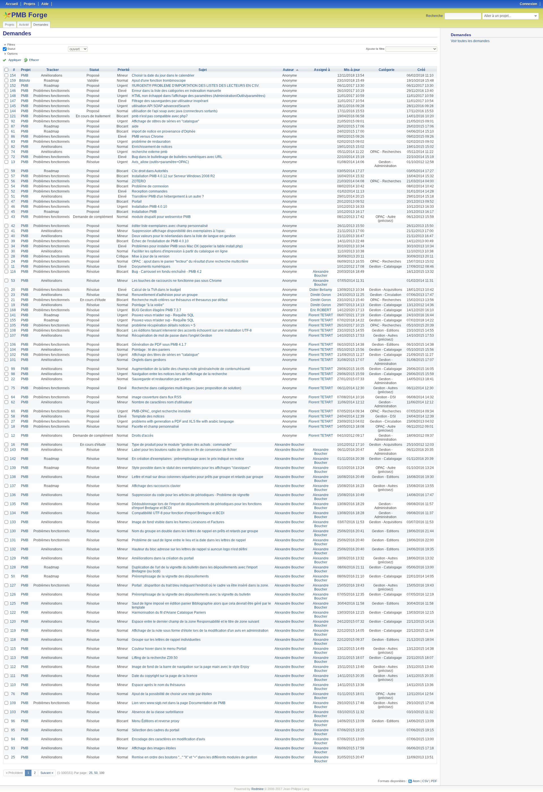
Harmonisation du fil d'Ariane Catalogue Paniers (169, 612)
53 (13, 281)
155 (13, 320)
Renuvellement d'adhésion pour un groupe (165, 295)
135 (13, 504)
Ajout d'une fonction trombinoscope (159, 81)
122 (13, 612)
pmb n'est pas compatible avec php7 (160, 116)
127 (13, 585)
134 (13, 513)
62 (13, 402)
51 (13, 196)
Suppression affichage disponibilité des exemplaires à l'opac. (179, 231)
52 (13, 191)
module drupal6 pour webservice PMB (161, 217)
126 (13, 594)
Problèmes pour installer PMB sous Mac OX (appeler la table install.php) (187, 246)
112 (13, 667)
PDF (434, 781)
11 (13, 267)
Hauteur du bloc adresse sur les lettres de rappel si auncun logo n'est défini (189, 549)
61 (13, 131)
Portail (137, 202)
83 (13, 142)
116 (13, 272)
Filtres (11, 44)
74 (13, 152)
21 (13, 300)
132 (13, 549)
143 (13, 450)
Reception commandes (149, 191)
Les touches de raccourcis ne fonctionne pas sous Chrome (177, 281)
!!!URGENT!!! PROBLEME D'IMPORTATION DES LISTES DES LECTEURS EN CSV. (195, 86)
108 (13, 330)
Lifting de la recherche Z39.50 (155, 658)
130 (13, 531)
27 (13, 421)
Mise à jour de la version (150, 256)
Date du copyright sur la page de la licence (164, 676)
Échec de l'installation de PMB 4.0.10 (160, 241)
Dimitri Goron (321, 295)
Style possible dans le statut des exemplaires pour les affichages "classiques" (191, 468)
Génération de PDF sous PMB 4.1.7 (159, 345)
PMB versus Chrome (147, 137)
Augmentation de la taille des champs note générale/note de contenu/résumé (191, 369)
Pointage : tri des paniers (151, 350)
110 (13, 685)
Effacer (34, 60)
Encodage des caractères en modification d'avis (168, 739)
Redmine (257, 789)
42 (13, 226)
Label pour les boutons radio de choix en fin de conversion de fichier (184, 450)
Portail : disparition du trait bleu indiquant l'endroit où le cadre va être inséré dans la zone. (200, 585)
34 (13, 246)
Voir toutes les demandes (470, 41)
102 (13, 355)
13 (13, 162)
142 (13, 459)
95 (13, 730)
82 (13, 147)
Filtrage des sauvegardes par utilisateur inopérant (170, 101)
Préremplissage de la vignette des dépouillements (170, 576)
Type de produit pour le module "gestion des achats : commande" (181, 445)
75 (13, 388)
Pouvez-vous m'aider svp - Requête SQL (163, 315)
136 (13, 495)
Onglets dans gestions (149, 360)
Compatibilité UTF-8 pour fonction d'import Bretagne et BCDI (178, 513)
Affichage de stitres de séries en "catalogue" (165, 121)
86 (13, 137)
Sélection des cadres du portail (155, 730)
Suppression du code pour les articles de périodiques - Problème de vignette (190, 495)
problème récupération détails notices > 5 (163, 325)
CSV (425, 781)
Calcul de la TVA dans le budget (156, 290)
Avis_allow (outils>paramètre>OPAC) (160, 162)
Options (12, 53)
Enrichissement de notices (152, 147)
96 (13, 721)
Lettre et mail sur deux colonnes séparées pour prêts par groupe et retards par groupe (197, 477)
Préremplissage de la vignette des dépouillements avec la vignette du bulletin (191, 594)
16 (13, 445)
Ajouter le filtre (375, 48)
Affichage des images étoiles (154, 748)
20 (13, 290)
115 (13, 649)
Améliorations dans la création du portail (163, 558)
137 (13, 486)
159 (13, 81)
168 (13, 310)
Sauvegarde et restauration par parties (161, 379)
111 (13, 676)
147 (13, 101)
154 (13, 75)
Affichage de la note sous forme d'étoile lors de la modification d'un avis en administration (200, 631)
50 (13, 576)
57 (13, 176)
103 (13, 712)
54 (13, 186)
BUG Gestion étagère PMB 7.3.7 (156, 310)
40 (13, 236)
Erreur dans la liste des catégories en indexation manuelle (176, 91)
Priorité (124, 70)
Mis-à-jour (352, 70)
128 (13, 567)
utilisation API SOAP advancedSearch (161, 106)
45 (13, 212)
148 (13, 96)
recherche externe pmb (149, 152)
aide (135, 126)
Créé (421, 70)
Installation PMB (144, 212)
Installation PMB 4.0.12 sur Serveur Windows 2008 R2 (173, 176)
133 (13, 522)
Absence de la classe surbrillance (158, 712)
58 (13, 416)
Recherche (434, 16)
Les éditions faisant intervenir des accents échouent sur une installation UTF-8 (192, 330)
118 (13, 640)
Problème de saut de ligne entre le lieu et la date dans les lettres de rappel (189, 540)
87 (13, 126)
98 (13, 374)
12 (13, 436)
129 (13, 558)
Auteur (288, 70)
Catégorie (387, 70)
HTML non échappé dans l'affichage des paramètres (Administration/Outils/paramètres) (198, 96)
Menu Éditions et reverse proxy (155, 721)
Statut (11, 48)
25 (13, 757)
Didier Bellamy (320, 290)
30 (13, 251)
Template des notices (148, 416)
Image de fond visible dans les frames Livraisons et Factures (178, 522)
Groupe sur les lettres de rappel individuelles (166, 640)
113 (13, 658)
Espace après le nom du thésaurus (158, 685)
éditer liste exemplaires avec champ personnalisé (170, 226)
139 (13, 468)
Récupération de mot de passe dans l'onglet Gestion (172, 335)
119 (13, 631)
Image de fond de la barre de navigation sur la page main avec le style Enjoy (190, 667)
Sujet (203, 70)
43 (13, 217)
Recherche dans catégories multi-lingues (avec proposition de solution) (186, 388)
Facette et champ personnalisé (155, 427)
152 (13, 86)
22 (13, 379)
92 (13, 121)
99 (13, 369)
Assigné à (322, 70)
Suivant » (46, 772)
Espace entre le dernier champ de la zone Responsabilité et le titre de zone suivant (195, 622)
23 (13, 295)
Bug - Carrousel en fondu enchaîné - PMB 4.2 (167, 272)
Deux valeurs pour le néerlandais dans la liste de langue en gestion (184, 236)
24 (13, 261)
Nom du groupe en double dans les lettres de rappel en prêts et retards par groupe (195, 531)
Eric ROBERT (320, 310)
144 (13, 111)
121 (13, 116)
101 (13, 360)
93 (13, 748)
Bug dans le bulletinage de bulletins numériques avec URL (177, 157)
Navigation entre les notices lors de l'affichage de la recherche (179, 374)
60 (13, 411)
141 (13, 315)
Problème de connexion (150, 186)
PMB (24, 75)
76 (13, 694)
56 (13, 181)
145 (13, 106)
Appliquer (14, 60)
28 (13, 256)
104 (13, 350)
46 (13, 207)
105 (13, 325)
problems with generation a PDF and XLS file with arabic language (183, 421)
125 (13, 603)
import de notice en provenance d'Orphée (163, 131)
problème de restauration (151, 142)
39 (13, 241)
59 (13, 171)
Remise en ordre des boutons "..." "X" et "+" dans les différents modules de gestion (194, 757)
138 (13, 477)
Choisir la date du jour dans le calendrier (163, 75)
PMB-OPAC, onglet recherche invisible (161, 411)
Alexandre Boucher (321, 274)
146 (13, 91)
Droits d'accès (142, 436)
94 (13, 739)
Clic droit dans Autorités (150, 171)
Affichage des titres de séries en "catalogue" (165, 355)
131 (13, 540)
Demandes (40, 24)
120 (13, 622)
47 (13, 202)
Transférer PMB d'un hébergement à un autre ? (168, 196)
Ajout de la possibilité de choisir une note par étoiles (172, 694)
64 (13, 397)
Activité (24, 24)
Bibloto (24, 81)
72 (13, 157)
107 (13, 335)
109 (13, 703)
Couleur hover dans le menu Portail (159, 649)
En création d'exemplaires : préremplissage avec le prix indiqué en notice (188, 459)
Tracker (52, 70)
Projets (9, 24)
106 (13, 345)
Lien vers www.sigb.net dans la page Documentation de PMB (178, 703)
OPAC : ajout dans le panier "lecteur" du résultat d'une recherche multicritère (190, 261)
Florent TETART (321, 315)
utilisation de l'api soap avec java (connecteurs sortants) (174, 111)
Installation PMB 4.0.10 (149, 207)
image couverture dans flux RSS (156, 397)
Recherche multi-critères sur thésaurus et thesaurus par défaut (179, 300)
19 (13, 305)
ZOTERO (139, 181)
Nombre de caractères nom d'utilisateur (162, 402)
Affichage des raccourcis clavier (156, 486)
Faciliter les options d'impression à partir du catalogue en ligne (180, 251)
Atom (416, 781)
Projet (26, 70)
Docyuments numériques (151, 267)
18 (13, 427)
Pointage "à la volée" (148, 305)
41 (13, 231)
